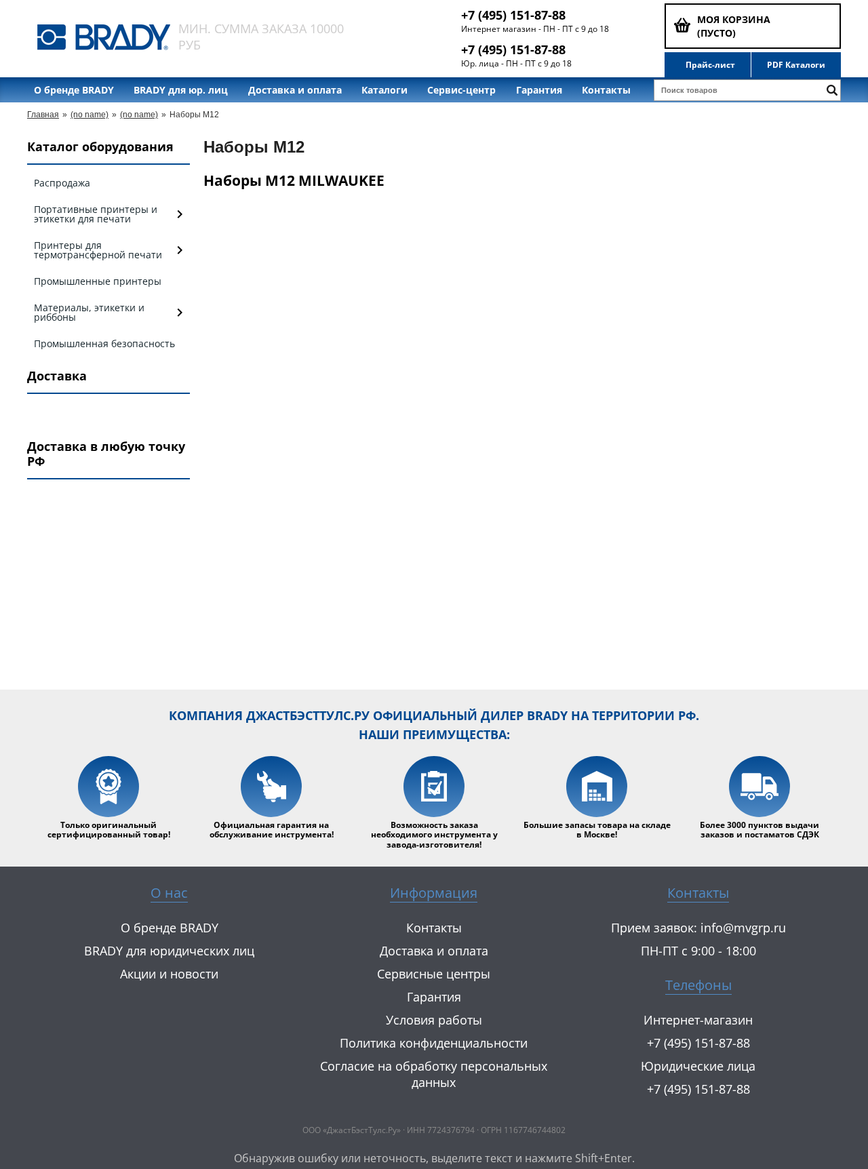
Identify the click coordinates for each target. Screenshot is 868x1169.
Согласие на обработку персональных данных (433, 1074)
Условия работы (434, 1020)
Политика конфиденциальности (434, 1043)
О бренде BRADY (74, 89)
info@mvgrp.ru (743, 927)
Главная (43, 114)
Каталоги (384, 89)
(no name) (89, 114)
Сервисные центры (433, 974)
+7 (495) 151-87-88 (513, 15)
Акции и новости (169, 974)
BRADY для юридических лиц (169, 951)
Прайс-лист (710, 65)
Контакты (606, 89)
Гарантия (539, 89)
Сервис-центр (461, 89)
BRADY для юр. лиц (181, 89)
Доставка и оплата (295, 89)
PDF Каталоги (796, 65)
